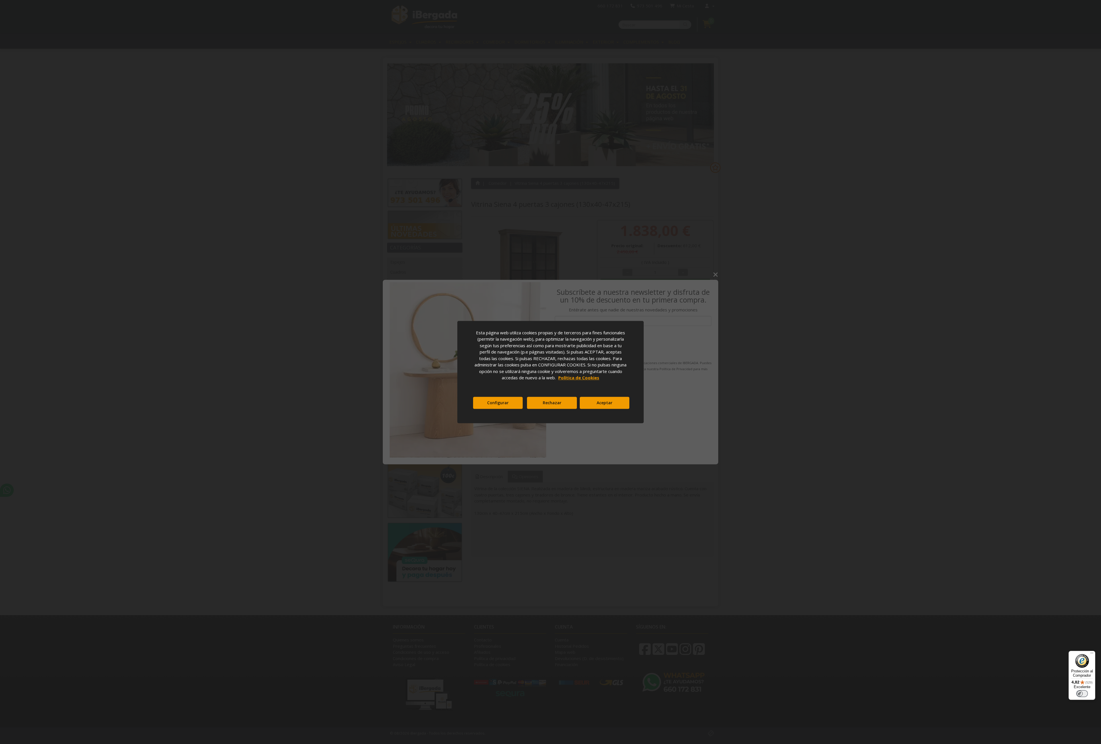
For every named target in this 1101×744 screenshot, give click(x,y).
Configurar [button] (498, 402)
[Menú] (1091, 654)
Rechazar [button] (552, 402)
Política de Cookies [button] (578, 377)
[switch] (1082, 693)
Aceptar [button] (604, 402)
